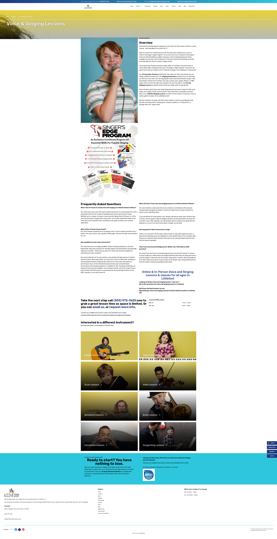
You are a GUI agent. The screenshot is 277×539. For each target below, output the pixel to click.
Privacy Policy (101, 511)
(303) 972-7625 (104, 1)
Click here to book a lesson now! (186, 1)
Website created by (138, 533)
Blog (185, 6)
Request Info (192, 6)
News (161, 6)
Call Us (272, 443)
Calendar (155, 6)
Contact (174, 6)
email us (98, 307)
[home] (88, 6)
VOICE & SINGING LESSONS (25, 16)
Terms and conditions (103, 513)
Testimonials (147, 6)
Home (131, 6)
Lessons (13, 16)
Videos (167, 6)
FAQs (180, 6)
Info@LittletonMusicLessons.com (159, 1)
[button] (139, 6)
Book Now (271, 451)
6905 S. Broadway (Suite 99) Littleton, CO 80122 (16, 509)
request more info (122, 307)
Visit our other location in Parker (127, 1)
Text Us (272, 456)
